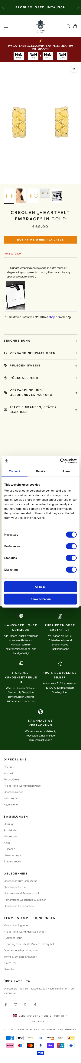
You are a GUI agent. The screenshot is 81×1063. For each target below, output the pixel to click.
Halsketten (10, 836)
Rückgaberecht (13, 938)
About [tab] (66, 471)
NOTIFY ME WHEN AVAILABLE (40, 239)
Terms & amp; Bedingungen (20, 956)
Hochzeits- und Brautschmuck (22, 893)
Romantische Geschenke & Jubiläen (25, 899)
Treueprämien (12, 779)
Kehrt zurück (11, 798)
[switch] (71, 546)
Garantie (9, 969)
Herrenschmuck (13, 855)
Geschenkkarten (13, 792)
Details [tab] (40, 471)
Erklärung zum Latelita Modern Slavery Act (29, 944)
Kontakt (8, 773)
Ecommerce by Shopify (59, 1029)
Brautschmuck (12, 861)
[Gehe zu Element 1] (9, 196)
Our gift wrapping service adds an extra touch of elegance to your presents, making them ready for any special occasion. (38, 272)
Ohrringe (9, 824)
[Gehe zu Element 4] (45, 193)
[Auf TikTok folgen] (35, 1005)
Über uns (9, 767)
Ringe (7, 842)
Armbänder (10, 830)
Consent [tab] (14, 471)
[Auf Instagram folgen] (15, 1005)
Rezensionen (11, 804)
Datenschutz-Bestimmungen (21, 950)
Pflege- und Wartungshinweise (22, 785)
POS (32, 1029)
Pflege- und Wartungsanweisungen (25, 931)
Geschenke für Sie (15, 887)
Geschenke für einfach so (19, 906)
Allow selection (41, 599)
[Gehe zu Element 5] (57, 196)
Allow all (40, 586)
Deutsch (38, 1021)
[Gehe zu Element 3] (33, 196)
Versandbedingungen (16, 925)
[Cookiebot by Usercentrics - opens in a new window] (60, 460)
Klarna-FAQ (11, 963)
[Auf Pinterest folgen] (25, 1005)
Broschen (9, 849)
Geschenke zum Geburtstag (20, 881)
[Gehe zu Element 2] (21, 196)
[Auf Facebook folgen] (6, 1005)
